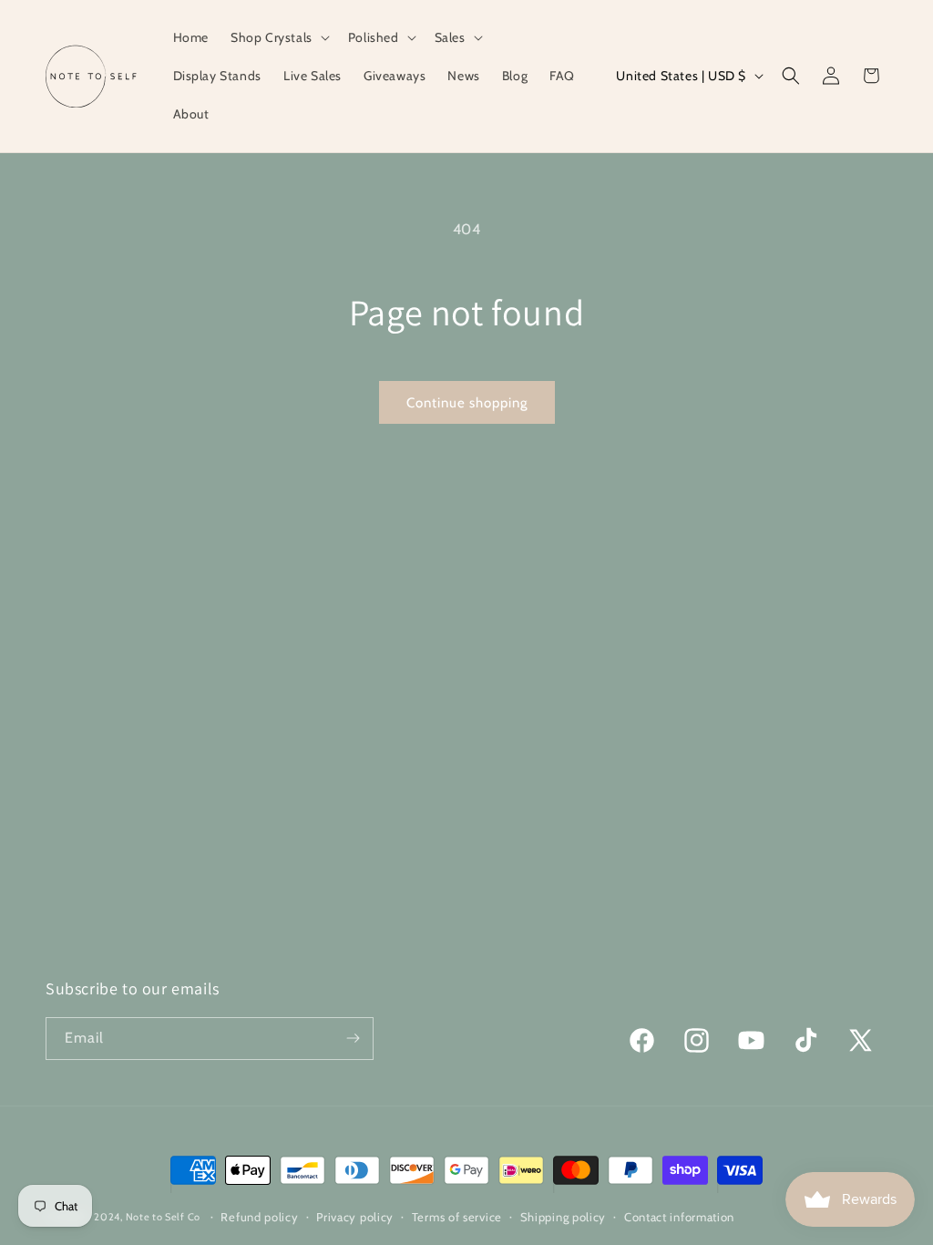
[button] (278, 37)
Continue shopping (467, 403)
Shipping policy (563, 1216)
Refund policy (259, 1216)
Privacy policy (355, 1216)
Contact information (679, 1216)
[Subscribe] (353, 1038)
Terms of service (457, 1216)
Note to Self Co (163, 1216)
